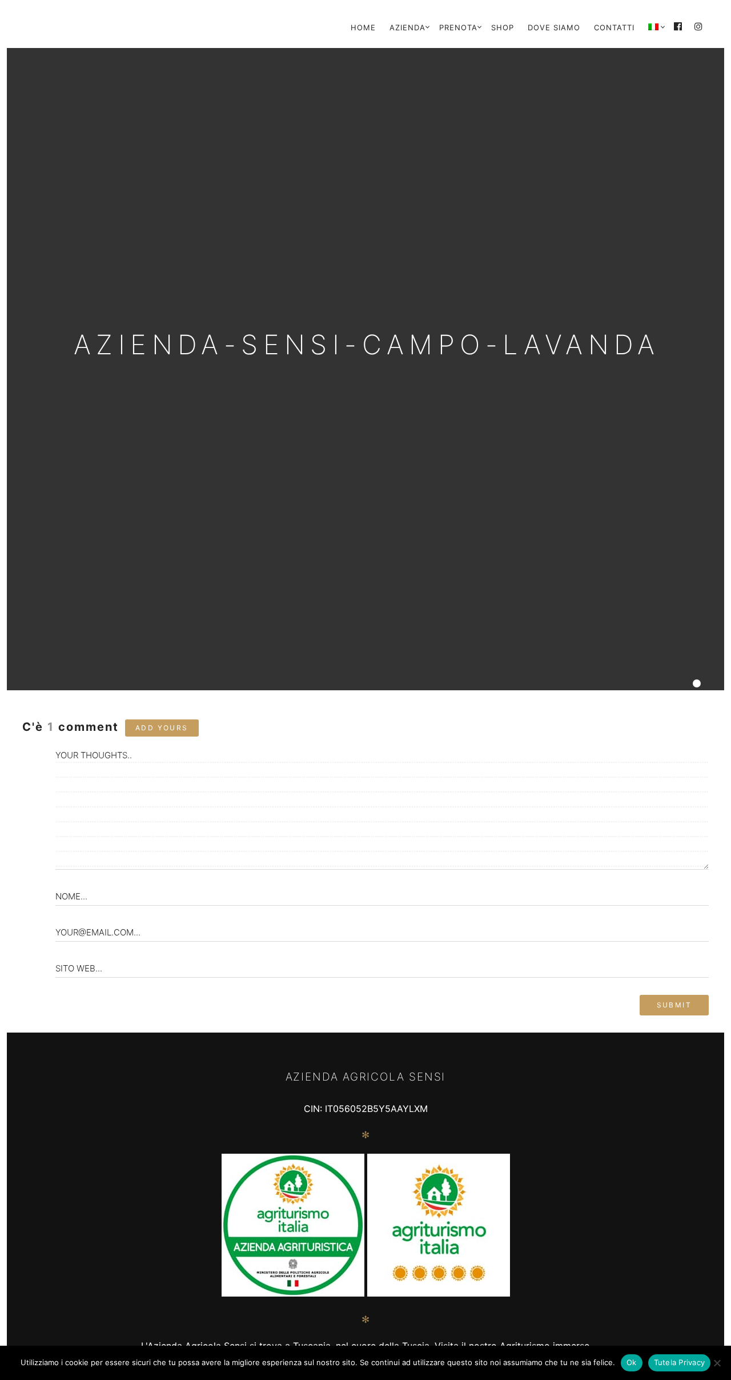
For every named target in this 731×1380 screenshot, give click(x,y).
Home (363, 27)
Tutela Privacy (679, 1362)
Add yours (161, 727)
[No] (716, 1363)
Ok (631, 1362)
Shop (502, 27)
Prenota (458, 27)
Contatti (614, 27)
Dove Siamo (554, 27)
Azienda (407, 27)
